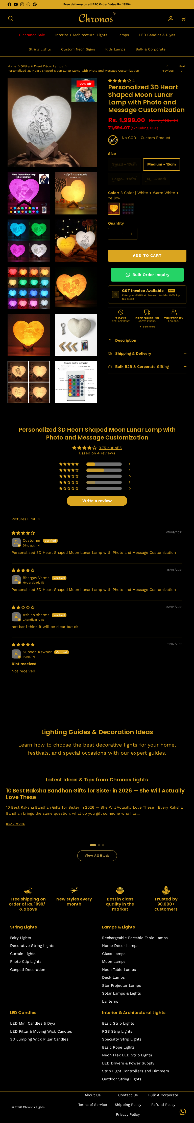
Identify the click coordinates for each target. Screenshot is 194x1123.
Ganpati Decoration (27, 969)
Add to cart (147, 255)
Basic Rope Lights (118, 1047)
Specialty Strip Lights (121, 1039)
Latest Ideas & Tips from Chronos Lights (97, 779)
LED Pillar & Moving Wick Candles (41, 1031)
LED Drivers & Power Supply (128, 1063)
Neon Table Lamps (119, 969)
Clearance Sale (32, 35)
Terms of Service (92, 1105)
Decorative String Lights (32, 945)
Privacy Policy (128, 1114)
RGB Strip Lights (117, 1031)
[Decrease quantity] (112, 233)
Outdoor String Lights (121, 1079)
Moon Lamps (114, 961)
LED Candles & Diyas (157, 35)
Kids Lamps (115, 49)
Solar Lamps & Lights (121, 993)
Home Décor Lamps (120, 945)
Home (12, 66)
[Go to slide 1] (93, 845)
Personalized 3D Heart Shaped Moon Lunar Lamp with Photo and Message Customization (73, 70)
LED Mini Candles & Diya (32, 1023)
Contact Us (128, 1095)
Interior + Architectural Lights (81, 35)
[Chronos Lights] (97, 18)
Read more (15, 824)
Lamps (123, 35)
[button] (120, 80)
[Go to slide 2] (99, 845)
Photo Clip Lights (25, 961)
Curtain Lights (23, 953)
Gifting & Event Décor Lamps (42, 66)
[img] (23, 533)
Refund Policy (163, 1105)
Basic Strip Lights (118, 1023)
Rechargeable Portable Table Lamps (135, 938)
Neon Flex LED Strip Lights (127, 1055)
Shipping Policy (128, 1105)
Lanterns (110, 1001)
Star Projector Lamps (121, 985)
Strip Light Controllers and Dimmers (135, 1071)
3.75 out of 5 (110, 448)
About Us (93, 1095)
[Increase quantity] (132, 233)
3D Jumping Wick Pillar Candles (39, 1039)
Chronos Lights (33, 1107)
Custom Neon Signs (78, 49)
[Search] (11, 18)
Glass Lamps (114, 953)
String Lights (40, 49)
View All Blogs (97, 855)
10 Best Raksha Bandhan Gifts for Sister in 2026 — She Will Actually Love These (95, 794)
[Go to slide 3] (103, 845)
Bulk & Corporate (150, 49)
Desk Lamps (113, 977)
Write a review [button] (97, 500)
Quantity (116, 223)
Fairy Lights (20, 938)
